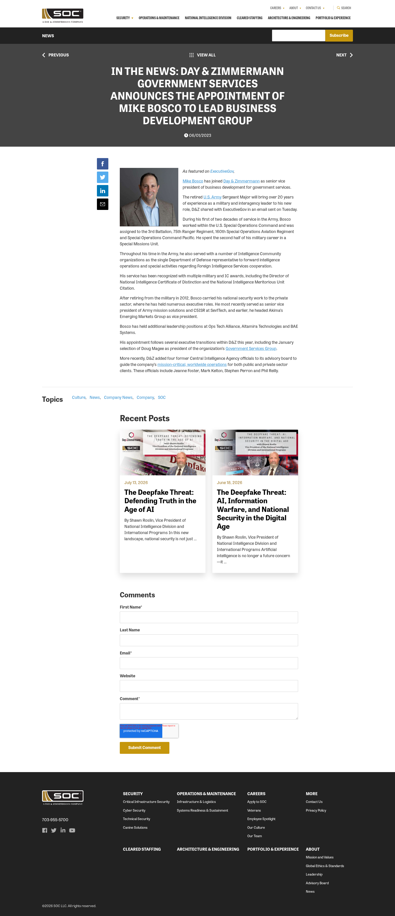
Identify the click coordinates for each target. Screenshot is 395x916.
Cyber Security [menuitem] (134, 810)
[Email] (102, 204)
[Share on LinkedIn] (102, 190)
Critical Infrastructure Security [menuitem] (146, 801)
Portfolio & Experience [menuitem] (333, 17)
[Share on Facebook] (102, 163)
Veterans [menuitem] (254, 810)
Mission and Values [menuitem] (320, 857)
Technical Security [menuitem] (136, 818)
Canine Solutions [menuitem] (135, 827)
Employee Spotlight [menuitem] (261, 818)
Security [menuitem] (123, 17)
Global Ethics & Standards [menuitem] (325, 865)
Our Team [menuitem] (254, 835)
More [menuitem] (312, 793)
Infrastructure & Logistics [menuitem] (196, 801)
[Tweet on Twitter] (102, 177)
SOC (162, 397)
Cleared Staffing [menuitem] (249, 17)
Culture (78, 397)
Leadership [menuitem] (314, 874)
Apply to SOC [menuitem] (257, 801)
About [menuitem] (293, 7)
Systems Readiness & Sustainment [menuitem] (202, 810)
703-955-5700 (55, 819)
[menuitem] (44, 830)
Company (145, 397)
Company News (118, 397)
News (48, 35)
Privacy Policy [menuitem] (316, 810)
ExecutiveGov (222, 171)
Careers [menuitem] (275, 7)
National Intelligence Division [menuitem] (208, 17)
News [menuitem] (310, 891)
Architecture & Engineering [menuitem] (289, 17)
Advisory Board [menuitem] (317, 882)
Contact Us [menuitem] (313, 7)
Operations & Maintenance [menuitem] (159, 17)
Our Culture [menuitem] (256, 827)
